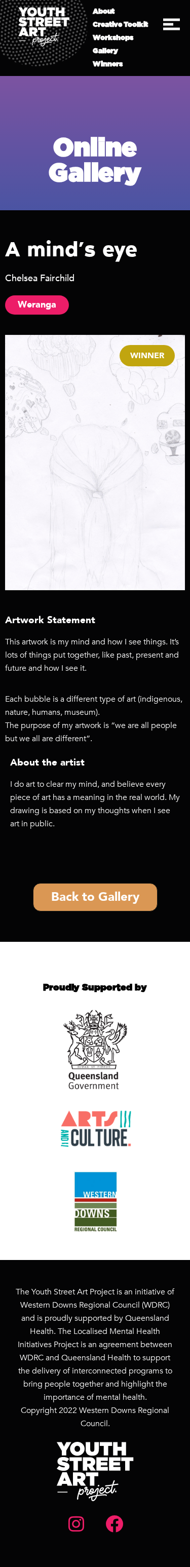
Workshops (113, 38)
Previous (20, 462)
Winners (108, 64)
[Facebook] (114, 1524)
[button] (171, 24)
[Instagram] (76, 1524)
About (104, 11)
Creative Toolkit (120, 24)
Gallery (105, 51)
